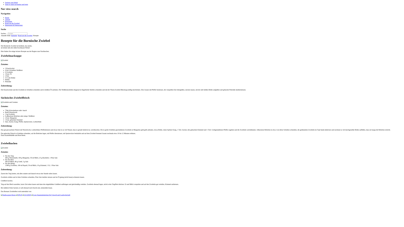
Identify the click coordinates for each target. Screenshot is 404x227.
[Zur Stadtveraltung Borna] (8, 195)
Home (7, 18)
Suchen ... (4, 33)
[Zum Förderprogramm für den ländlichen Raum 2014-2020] (19, 195)
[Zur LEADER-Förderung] (26, 195)
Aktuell (7, 19)
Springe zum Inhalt (11, 2)
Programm (8, 21)
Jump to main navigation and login (16, 4)
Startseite (14, 35)
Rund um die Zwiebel (12, 23)
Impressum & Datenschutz (14, 25)
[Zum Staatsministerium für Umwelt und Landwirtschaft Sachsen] (50, 195)
